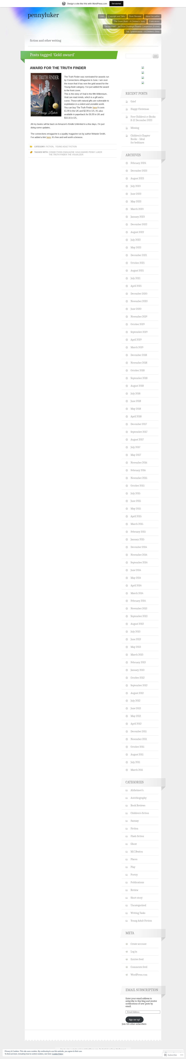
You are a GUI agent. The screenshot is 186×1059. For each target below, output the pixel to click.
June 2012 (136, 708)
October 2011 (137, 746)
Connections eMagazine (62, 152)
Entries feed (137, 959)
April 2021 (136, 286)
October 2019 (138, 324)
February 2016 (138, 470)
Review (134, 890)
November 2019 (139, 316)
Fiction (49, 147)
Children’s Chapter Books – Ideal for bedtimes (140, 139)
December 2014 (139, 547)
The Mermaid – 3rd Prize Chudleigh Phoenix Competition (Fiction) (132, 26)
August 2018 (137, 385)
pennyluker (43, 15)
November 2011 (139, 739)
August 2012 (137, 693)
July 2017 (135, 447)
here (95, 107)
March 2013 (137, 654)
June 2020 (136, 308)
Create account (138, 943)
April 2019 (136, 339)
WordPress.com (139, 974)
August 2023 (137, 178)
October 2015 (138, 485)
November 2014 (139, 554)
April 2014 (136, 585)
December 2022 (139, 224)
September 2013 (139, 616)
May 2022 (136, 247)
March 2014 (137, 593)
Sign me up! (134, 1019)
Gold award (81, 152)
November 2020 (139, 301)
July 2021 (135, 278)
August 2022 (137, 232)
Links (102, 16)
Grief (133, 101)
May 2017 (136, 454)
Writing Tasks (138, 913)
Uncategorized (138, 905)
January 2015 (137, 539)
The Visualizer (75, 155)
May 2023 (136, 201)
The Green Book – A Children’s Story (129, 21)
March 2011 (137, 769)
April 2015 (136, 516)
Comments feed (139, 967)
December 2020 (139, 293)
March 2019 (137, 347)
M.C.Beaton (137, 851)
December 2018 (139, 355)
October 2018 (138, 370)
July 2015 (135, 493)
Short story (137, 897)
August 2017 (137, 439)
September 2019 (139, 332)
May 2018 (136, 408)
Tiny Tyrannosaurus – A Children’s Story (143, 31)
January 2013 (137, 670)
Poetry (134, 874)
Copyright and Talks (116, 16)
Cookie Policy (57, 1054)
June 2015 (136, 501)
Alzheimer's (137, 790)
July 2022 (136, 239)
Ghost (134, 843)
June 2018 (136, 401)
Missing (135, 127)
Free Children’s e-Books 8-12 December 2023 (143, 118)
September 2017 (139, 431)
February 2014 (138, 600)
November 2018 (139, 362)
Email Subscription (142, 990)
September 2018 (139, 378)
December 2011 (139, 731)
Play (133, 867)
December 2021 (139, 255)
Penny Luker (95, 152)
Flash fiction (137, 836)
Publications (154, 21)
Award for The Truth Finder (58, 68)
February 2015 (138, 531)
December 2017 (139, 424)
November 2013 (139, 608)
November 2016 (139, 462)
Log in (134, 951)
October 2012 (138, 677)
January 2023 (138, 216)
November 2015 (139, 478)
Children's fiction (140, 813)
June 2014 (136, 570)
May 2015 (136, 508)
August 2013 (137, 623)
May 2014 (136, 577)
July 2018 (135, 393)
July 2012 (135, 700)
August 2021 (137, 270)
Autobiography (139, 797)
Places (134, 859)
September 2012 (139, 685)
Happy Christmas (140, 109)
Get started (116, 3)
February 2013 (138, 662)
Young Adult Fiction (66, 147)
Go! (156, 56)
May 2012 (136, 716)
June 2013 (136, 639)
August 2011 (137, 754)
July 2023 (136, 186)
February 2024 (138, 163)
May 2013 (136, 647)
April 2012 (136, 723)
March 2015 (137, 524)
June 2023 (136, 193)
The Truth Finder (58, 155)
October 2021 (138, 262)
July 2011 (135, 762)
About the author (153, 16)
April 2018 (136, 416)
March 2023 (137, 209)
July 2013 (135, 631)
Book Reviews (135, 16)
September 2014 (139, 562)
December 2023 (139, 170)
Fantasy (135, 820)
